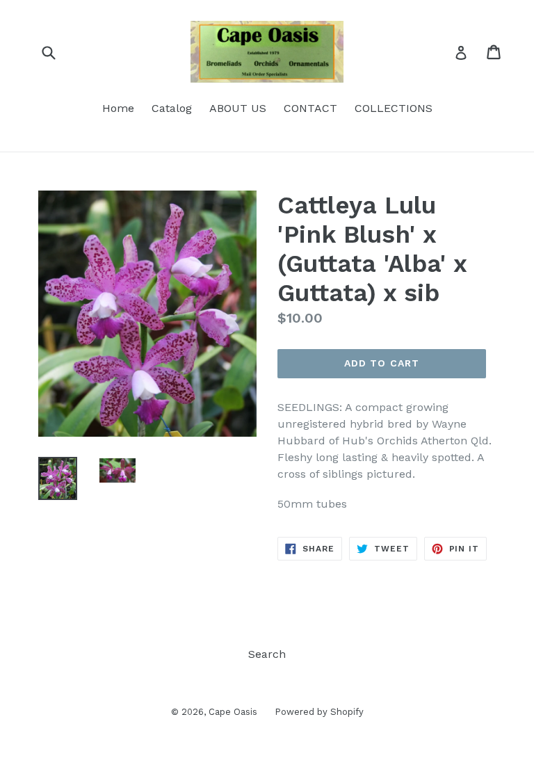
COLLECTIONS (393, 108)
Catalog (172, 108)
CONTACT (310, 108)
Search (267, 654)
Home (118, 108)
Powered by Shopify (319, 712)
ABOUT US (237, 108)
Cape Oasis (233, 712)
